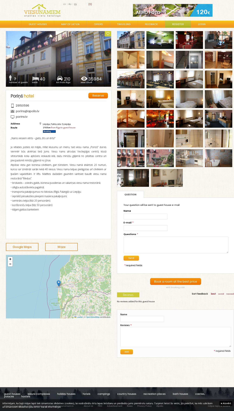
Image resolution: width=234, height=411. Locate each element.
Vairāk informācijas (51, 406)
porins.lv (22, 117)
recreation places (154, 394)
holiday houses (66, 394)
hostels (25, 396)
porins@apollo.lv (27, 111)
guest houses (12, 394)
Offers (98, 24)
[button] (59, 283)
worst (221, 293)
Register (178, 24)
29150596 (22, 106)
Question (130, 194)
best (213, 293)
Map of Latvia (70, 24)
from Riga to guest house (63, 127)
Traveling (124, 24)
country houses (126, 394)
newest (230, 293)
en (75, 4)
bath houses (180, 394)
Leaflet (79, 317)
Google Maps (22, 247)
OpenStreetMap (93, 317)
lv (64, 4)
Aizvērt (226, 403)
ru (70, 4)
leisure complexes (39, 394)
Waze (61, 247)
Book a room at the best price (175, 281)
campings (104, 394)
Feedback (151, 24)
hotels (86, 394)
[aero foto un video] (173, 10)
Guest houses (38, 24)
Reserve (98, 96)
